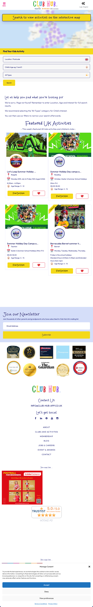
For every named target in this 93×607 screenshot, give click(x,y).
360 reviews (54, 9)
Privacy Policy (52, 604)
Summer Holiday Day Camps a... (22, 243)
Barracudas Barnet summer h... (65, 243)
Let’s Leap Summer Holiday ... (21, 171)
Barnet (57, 246)
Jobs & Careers (46, 445)
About (46, 427)
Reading (57, 175)
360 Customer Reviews (53, 511)
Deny (46, 591)
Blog (46, 441)
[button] (89, 566)
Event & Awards (46, 450)
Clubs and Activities (46, 432)
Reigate (14, 175)
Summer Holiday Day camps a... (65, 171)
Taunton (14, 246)
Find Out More (18, 193)
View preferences (46, 598)
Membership (46, 436)
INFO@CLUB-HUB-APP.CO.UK (46, 405)
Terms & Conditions (41, 604)
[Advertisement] (46, 540)
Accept (46, 585)
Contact (46, 454)
